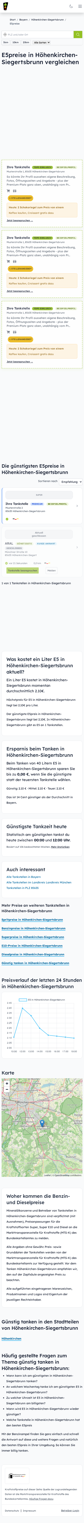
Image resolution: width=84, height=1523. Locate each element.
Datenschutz (12, 1510)
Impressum (29, 1510)
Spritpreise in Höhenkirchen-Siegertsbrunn (32, 919)
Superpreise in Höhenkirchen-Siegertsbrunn (33, 937)
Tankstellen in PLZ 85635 (22, 888)
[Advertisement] (42, 112)
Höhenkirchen (11, 1338)
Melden (51, 570)
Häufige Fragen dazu (41, 1498)
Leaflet (47, 1175)
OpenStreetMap (62, 1175)
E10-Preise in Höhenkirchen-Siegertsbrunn (32, 945)
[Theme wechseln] (71, 6)
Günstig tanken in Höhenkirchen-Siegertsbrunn (35, 963)
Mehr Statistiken (60, 846)
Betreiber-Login (70, 1510)
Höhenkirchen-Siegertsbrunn (47, 19)
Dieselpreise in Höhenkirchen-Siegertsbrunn (33, 954)
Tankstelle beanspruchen (22, 570)
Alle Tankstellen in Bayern (23, 877)
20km (26, 42)
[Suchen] (77, 34)
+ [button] (7, 1083)
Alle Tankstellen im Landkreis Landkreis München (38, 882)
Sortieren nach (47, 481)
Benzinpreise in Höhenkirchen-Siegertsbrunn (33, 928)
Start (13, 19)
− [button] (7, 1089)
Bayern (23, 19)
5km (5, 42)
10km (16, 42)
